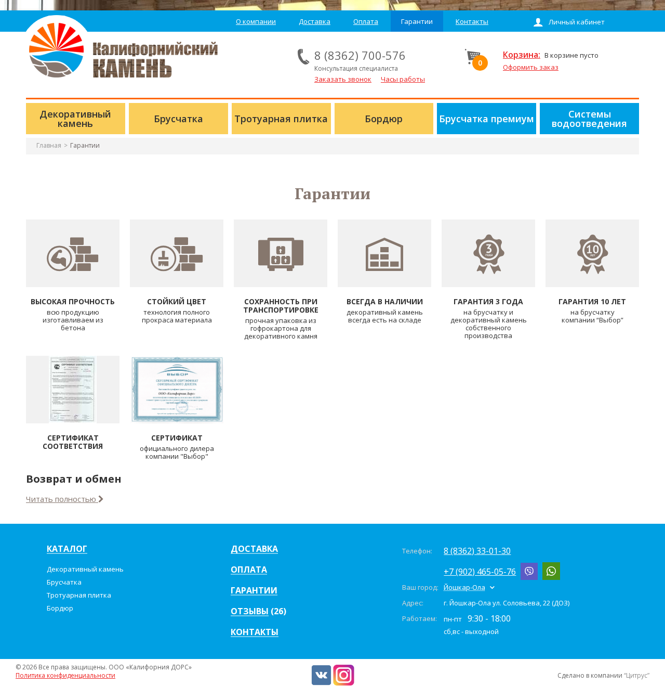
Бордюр (60, 608)
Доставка (254, 549)
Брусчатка (64, 582)
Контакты (254, 632)
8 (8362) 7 (341, 55)
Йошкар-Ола (464, 587)
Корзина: (521, 54)
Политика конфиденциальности (65, 675)
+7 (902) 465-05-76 (480, 571)
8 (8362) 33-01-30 (477, 551)
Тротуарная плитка (79, 595)
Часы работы (403, 79)
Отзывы (250, 611)
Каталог (67, 549)
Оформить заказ (530, 67)
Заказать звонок (342, 79)
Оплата (249, 570)
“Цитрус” (636, 675)
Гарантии (85, 145)
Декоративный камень (85, 569)
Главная (48, 145)
